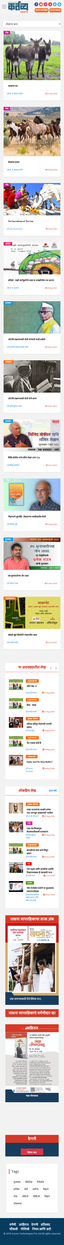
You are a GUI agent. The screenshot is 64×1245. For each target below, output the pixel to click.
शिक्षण (46, 1189)
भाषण (30, 883)
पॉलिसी (25, 1229)
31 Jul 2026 (50, 875)
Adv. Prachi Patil (16, 229)
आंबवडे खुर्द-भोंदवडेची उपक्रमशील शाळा (22, 635)
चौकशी (13, 1229)
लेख (6, 32)
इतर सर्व (53, 791)
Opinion (32, 756)
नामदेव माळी (13, 642)
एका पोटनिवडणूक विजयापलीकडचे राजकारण (37, 830)
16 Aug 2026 (49, 749)
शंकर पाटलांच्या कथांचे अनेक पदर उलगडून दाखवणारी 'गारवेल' (40, 811)
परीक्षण (8, 480)
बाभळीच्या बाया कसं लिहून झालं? (38, 851)
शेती (26, 1189)
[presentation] (51, 668)
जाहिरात (24, 1224)
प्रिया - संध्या (31, 705)
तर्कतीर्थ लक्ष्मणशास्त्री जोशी (18, 347)
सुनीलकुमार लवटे (15, 406)
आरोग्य (35, 1189)
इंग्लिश (17, 1189)
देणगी (34, 1224)
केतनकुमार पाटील (31, 836)
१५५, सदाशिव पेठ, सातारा (32, 1097)
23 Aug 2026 (49, 693)
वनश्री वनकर (32, 693)
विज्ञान (47, 1196)
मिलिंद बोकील (14, 465)
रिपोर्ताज (40, 1182)
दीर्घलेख (28, 1182)
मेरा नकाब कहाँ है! (34, 743)
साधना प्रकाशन (55, 10)
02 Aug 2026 (49, 857)
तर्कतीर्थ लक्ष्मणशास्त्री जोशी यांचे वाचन (22, 398)
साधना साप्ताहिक (41, 10)
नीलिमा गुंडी (13, 524)
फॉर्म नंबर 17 (32, 686)
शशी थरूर (31, 875)
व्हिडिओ (36, 1196)
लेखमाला (18, 1204)
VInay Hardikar (29, 770)
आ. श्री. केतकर (33, 816)
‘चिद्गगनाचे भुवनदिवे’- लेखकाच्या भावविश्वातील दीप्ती (27, 517)
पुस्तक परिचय (33, 718)
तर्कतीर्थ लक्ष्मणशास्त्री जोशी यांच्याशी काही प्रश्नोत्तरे (26, 339)
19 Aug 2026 (49, 730)
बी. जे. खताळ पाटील (16, 93)
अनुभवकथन (10, 598)
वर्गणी (12, 1224)
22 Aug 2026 (49, 712)
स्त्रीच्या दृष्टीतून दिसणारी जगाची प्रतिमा (39, 725)
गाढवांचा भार (13, 86)
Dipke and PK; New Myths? (39, 762)
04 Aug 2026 (49, 835)
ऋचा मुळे (31, 730)
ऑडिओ (7, 244)
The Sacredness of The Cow (20, 221)
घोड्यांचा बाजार (14, 162)
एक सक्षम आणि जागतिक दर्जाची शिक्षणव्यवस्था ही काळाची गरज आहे (40, 872)
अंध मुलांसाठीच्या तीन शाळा (18, 576)
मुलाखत (8, 303)
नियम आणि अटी (41, 1229)
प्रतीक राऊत (13, 583)
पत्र (29, 864)
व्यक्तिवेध (8, 362)
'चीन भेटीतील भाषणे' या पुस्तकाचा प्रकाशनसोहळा (40, 889)
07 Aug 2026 (49, 816)
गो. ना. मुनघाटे (14, 288)
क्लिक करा (32, 1152)
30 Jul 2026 (50, 895)
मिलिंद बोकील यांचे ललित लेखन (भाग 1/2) (24, 457)
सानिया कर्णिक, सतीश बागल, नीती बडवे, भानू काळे (32, 898)
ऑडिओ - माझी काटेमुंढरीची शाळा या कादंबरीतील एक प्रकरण (31, 280)
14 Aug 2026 (49, 768)
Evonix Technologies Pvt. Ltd (26, 1234)
